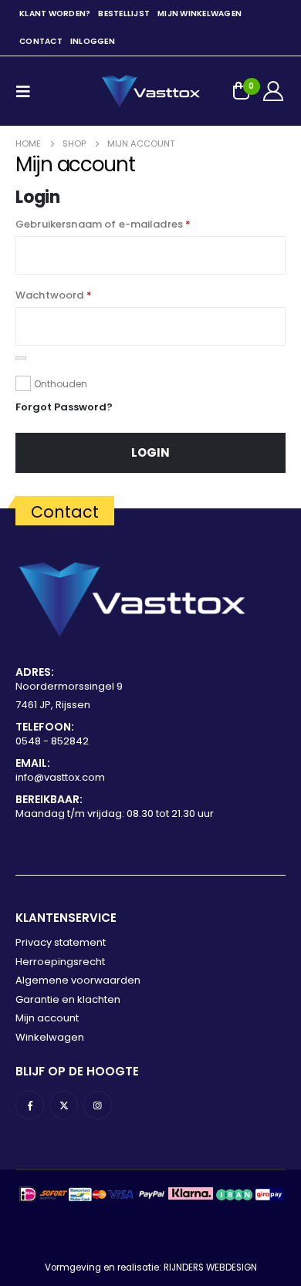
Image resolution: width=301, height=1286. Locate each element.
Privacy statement (60, 942)
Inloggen (92, 41)
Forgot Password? (64, 407)
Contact (41, 41)
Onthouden (60, 383)
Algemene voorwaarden (77, 980)
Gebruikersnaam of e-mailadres (103, 224)
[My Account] (274, 91)
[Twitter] (63, 1105)
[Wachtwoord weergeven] (20, 357)
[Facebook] (29, 1105)
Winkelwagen (49, 1037)
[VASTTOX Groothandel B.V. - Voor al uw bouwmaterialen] (150, 91)
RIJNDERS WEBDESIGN (210, 1267)
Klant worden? (54, 13)
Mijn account (47, 1018)
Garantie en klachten (67, 999)
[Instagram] (97, 1105)
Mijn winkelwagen (199, 13)
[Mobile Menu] (27, 91)
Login (150, 452)
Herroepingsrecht (60, 961)
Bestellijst (124, 13)
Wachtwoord (53, 295)
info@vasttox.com (60, 777)
